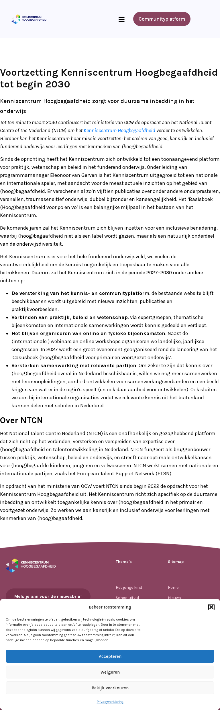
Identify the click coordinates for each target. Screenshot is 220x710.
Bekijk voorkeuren (110, 688)
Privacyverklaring (110, 702)
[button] (211, 607)
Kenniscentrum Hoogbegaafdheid (119, 130)
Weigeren (110, 672)
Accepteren (110, 656)
